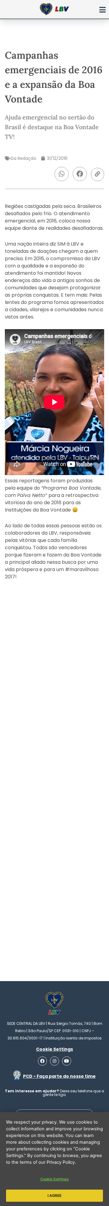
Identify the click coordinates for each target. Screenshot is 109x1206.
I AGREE (55, 1195)
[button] (61, 174)
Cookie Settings (54, 1179)
